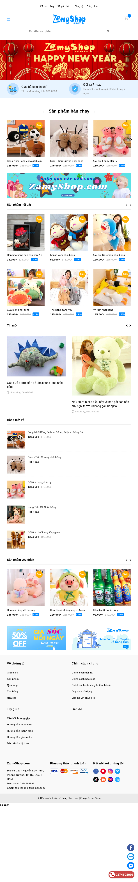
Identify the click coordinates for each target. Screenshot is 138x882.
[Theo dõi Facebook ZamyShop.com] (96, 771)
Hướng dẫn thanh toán (20, 730)
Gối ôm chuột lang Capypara (44, 532)
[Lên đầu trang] (130, 838)
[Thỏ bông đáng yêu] (69, 287)
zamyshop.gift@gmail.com (30, 787)
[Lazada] (110, 779)
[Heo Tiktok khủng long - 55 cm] (69, 587)
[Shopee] (103, 779)
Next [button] (131, 139)
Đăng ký (79, 6)
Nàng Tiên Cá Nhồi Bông (42, 507)
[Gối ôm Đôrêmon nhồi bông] (112, 232)
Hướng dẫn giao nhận (19, 737)
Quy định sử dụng (82, 691)
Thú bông (12, 691)
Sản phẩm (13, 678)
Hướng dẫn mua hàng (19, 724)
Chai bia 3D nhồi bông (106, 610)
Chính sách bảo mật (83, 678)
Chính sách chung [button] (85, 663)
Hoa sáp (12, 697)
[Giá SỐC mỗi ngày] (36, 637)
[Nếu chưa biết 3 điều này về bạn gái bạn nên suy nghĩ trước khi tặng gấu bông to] (101, 366)
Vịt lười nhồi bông (103, 309)
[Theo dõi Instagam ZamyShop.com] (110, 771)
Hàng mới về (15, 419)
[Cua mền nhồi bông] (26, 287)
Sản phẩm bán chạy (69, 111)
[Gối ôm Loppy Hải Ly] (112, 138)
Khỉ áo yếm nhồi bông (62, 254)
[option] (38, 89)
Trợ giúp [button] (13, 709)
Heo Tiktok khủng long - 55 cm (67, 610)
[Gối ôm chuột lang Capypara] (16, 540)
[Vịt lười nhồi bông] (112, 287)
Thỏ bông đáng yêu (61, 309)
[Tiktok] (96, 779)
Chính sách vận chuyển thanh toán (91, 685)
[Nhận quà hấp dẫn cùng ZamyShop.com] (69, 185)
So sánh (4, 804)
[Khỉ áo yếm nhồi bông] (69, 232)
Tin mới (12, 325)
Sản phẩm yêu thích (20, 559)
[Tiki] (117, 779)
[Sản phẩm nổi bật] (101, 637)
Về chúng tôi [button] (16, 663)
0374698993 (27, 783)
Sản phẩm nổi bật (19, 204)
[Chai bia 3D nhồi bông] (112, 587)
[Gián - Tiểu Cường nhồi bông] (69, 138)
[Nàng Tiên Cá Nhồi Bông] (16, 515)
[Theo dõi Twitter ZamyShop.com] (117, 771)
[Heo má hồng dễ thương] (26, 587)
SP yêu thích (64, 6)
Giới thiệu (12, 672)
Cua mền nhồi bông (18, 309)
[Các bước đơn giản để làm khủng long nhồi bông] (36, 356)
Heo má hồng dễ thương (21, 610)
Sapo (97, 798)
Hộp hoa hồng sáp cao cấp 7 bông (26, 254)
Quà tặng (12, 685)
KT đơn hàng (47, 6)
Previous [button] (7, 139)
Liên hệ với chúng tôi (83, 697)
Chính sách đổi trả (82, 672)
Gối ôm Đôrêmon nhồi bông (109, 254)
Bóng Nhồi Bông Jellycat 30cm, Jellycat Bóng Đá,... (57, 432)
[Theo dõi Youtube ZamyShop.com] (103, 771)
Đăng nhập (92, 6)
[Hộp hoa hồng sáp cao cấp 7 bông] (26, 232)
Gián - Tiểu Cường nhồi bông (66, 160)
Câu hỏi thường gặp (18, 718)
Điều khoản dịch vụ (18, 743)
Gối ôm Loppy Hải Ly (105, 160)
